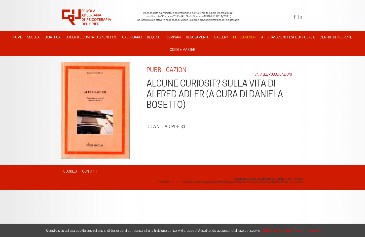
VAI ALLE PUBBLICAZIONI (273, 74)
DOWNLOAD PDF (162, 126)
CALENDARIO (132, 37)
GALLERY (221, 37)
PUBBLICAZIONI (244, 37)
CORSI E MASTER (182, 50)
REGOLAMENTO (197, 37)
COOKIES (70, 171)
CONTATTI (89, 171)
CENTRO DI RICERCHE (336, 37)
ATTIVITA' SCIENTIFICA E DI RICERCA (288, 37)
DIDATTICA (53, 37)
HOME (17, 37)
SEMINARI (173, 37)
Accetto (314, 231)
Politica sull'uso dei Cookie (282, 231)
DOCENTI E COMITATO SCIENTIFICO (91, 37)
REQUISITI (154, 37)
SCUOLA (33, 37)
